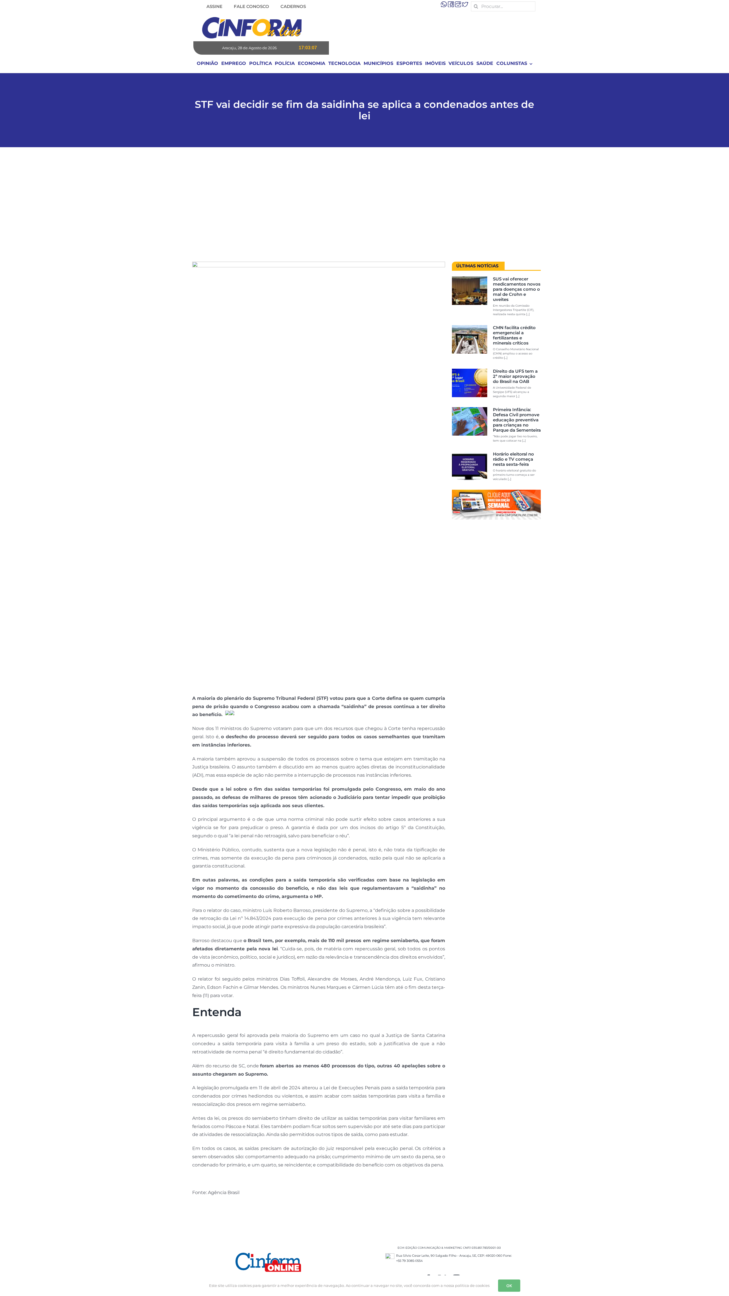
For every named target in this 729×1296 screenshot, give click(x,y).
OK (509, 1285)
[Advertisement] (364, 207)
